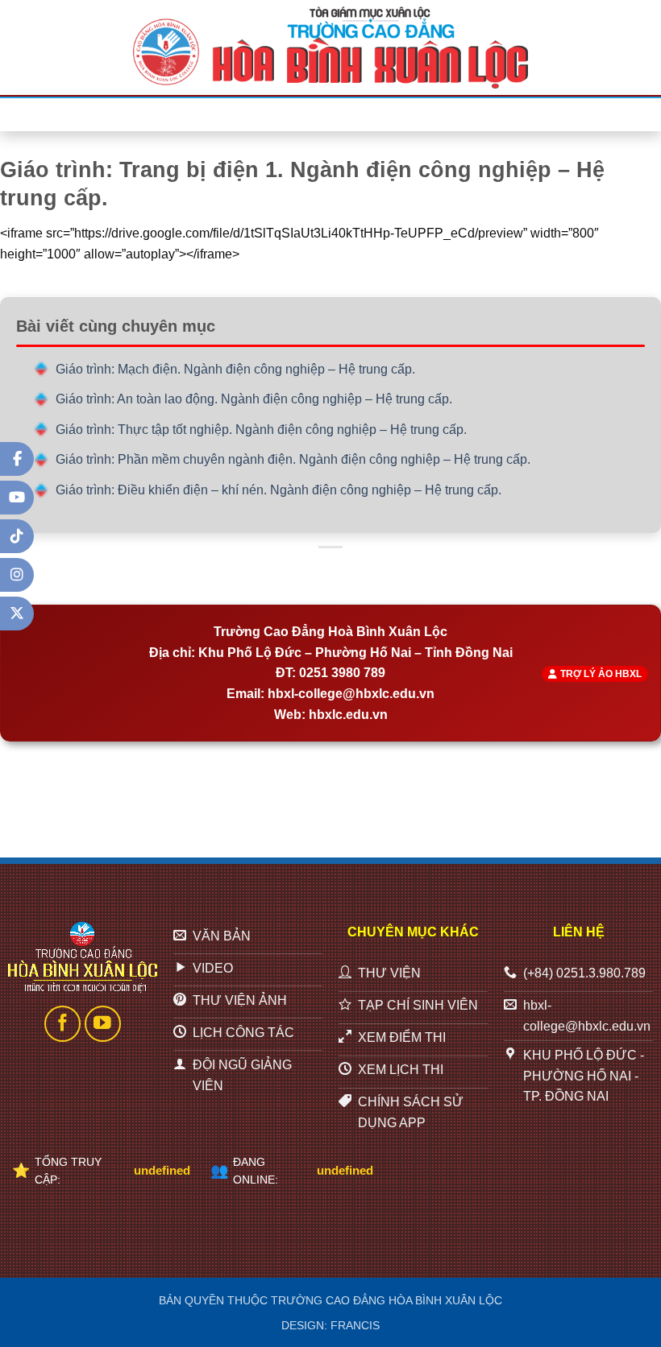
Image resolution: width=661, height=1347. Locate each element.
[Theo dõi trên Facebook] (62, 1024)
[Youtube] (17, 497)
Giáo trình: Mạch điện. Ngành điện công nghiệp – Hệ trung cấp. (235, 369)
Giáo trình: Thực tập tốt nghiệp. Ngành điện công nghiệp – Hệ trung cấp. (261, 429)
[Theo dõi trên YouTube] (103, 1024)
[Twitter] (17, 613)
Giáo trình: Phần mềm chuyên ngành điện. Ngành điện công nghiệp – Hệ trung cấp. (293, 459)
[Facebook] (17, 459)
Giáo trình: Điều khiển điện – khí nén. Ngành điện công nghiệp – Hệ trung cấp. (278, 490)
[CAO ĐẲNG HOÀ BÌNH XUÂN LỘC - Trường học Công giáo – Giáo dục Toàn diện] (330, 47)
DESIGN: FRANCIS (330, 1325)
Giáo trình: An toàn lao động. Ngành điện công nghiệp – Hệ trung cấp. (254, 399)
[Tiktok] (17, 536)
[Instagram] (17, 575)
